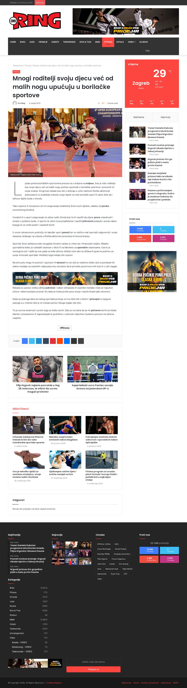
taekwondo (102, 574)
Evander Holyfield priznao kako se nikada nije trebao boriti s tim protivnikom (160, 178)
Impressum (166, 683)
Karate (55, 42)
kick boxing (123, 564)
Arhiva (136, 683)
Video (131, 42)
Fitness (108, 42)
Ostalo (120, 42)
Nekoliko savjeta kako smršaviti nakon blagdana (63, 438)
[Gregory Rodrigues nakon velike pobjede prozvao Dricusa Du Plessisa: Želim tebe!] (58, 553)
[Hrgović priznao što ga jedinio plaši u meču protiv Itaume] (137, 163)
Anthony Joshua (104, 544)
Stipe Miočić (127, 569)
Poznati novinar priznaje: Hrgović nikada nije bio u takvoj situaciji (161, 148)
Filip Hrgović (102, 559)
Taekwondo (69, 42)
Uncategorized (17, 633)
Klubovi (144, 42)
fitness (66, 327)
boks (117, 544)
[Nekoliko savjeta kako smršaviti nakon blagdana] (65, 425)
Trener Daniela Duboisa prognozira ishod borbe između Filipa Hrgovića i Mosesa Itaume (160, 133)
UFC (125, 574)
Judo (32, 42)
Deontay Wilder (103, 554)
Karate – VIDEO (19, 642)
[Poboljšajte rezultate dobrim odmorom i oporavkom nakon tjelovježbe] (102, 425)
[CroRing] (35, 20)
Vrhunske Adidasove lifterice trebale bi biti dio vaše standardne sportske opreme (28, 439)
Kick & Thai (85, 42)
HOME (13, 42)
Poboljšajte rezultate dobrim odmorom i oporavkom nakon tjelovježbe (102, 439)
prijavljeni (27, 509)
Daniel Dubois (120, 549)
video (99, 579)
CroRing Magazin (54, 683)
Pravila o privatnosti (150, 683)
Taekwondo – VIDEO (22, 651)
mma (99, 569)
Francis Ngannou (118, 559)
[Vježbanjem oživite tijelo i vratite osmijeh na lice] (65, 460)
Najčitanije (138, 117)
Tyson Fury (115, 574)
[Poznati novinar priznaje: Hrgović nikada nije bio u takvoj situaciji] (137, 149)
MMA (97, 42)
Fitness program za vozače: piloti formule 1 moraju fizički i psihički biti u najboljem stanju (101, 475)
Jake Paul (101, 564)
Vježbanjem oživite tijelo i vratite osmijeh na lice (62, 473)
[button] (65, 142)
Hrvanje (43, 42)
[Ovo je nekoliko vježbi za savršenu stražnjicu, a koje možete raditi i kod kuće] (29, 460)
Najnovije (165, 117)
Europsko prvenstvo (122, 554)
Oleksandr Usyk (111, 569)
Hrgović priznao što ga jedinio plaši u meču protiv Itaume (160, 162)
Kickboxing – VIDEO (21, 647)
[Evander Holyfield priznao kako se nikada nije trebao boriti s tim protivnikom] (137, 177)
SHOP (175, 683)
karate (112, 564)
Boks (22, 42)
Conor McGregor (104, 549)
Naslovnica (18, 65)
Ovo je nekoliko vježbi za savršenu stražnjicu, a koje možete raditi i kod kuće (27, 474)
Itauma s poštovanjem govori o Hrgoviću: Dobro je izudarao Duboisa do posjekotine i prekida (161, 195)
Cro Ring (21, 103)
